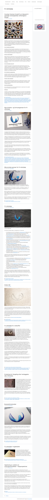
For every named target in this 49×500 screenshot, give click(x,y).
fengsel (11, 398)
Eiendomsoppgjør (39, 1)
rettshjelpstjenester (16, 161)
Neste (7, 495)
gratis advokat (6, 368)
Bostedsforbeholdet (10, 404)
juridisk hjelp (9, 159)
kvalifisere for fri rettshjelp (27, 159)
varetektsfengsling (17, 399)
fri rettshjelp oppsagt (21, 279)
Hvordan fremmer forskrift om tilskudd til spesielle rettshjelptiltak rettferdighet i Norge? (16, 15)
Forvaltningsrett (17, 459)
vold (18, 369)
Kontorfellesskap (21, 1)
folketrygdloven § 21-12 (14, 268)
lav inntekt (8, 99)
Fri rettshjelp (12, 200)
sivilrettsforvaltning (26, 101)
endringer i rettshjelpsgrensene (25, 157)
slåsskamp (10, 369)
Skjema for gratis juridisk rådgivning (16, 317)
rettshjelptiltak (20, 100)
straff (5, 399)
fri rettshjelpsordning (19, 158)
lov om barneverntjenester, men (24, 240)
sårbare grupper (22, 101)
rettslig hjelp (20, 161)
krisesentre (5, 99)
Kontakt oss (13, 1)
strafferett (11, 399)
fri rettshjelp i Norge (14, 158)
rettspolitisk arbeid (25, 100)
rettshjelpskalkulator (6, 161)
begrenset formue (19, 157)
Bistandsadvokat (34, 1)
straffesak (13, 369)
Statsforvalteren (26, 161)
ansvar (6, 398)
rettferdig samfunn (26, 99)
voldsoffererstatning (24, 369)
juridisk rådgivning (14, 159)
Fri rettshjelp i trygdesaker (12, 446)
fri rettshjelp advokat (10, 279)
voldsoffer (20, 369)
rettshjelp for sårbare (12, 100)
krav (23, 398)
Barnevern (6, 491)
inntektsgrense (6, 159)
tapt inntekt (16, 369)
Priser (25, 1)
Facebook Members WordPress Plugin (39, 19)
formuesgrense (6, 158)
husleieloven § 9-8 (15, 263)
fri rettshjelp (9, 158)
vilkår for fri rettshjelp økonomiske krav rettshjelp (14, 201)
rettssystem (5, 101)
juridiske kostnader (22, 159)
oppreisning (14, 368)
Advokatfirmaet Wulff (7, 1)
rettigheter (28, 398)
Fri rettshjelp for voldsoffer (12, 325)
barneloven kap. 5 (27, 258)
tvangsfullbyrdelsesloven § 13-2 (23, 263)
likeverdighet (11, 99)
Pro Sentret (18, 99)
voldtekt (28, 369)
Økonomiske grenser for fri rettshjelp (15, 167)
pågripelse (26, 398)
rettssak (23, 161)
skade (8, 369)
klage (23, 459)
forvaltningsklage (13, 459)
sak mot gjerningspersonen (22, 368)
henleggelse (9, 368)
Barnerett (29, 1)
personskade (17, 368)
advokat (6, 157)
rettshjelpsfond (17, 100)
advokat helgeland (9, 157)
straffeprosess (8, 399)
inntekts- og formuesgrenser (25, 158)
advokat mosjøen (14, 157)
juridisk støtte (17, 159)
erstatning (8, 398)
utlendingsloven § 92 (23, 232)
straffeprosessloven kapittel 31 (12, 243)
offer (11, 368)
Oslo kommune (15, 99)
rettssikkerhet (29, 100)
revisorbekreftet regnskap (11, 101)
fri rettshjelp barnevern (16, 279)
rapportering (21, 99)
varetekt (13, 399)
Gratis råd (7, 285)
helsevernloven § (15, 252)
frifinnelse (16, 398)
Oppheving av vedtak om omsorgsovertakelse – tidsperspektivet (15, 465)
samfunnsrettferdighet (17, 101)
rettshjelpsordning (12, 161)
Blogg (17, 1)
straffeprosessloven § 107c (24, 249)
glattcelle (19, 398)
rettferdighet (7, 100)
